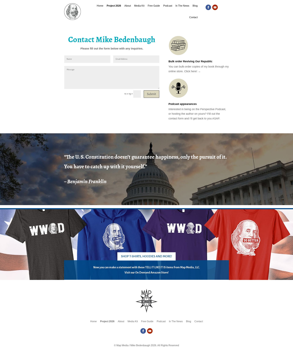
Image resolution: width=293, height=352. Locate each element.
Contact (193, 17)
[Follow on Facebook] (208, 7)
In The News (182, 5)
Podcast (167, 5)
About (127, 5)
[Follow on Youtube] (215, 7)
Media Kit (139, 5)
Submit (151, 94)
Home (100, 5)
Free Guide (154, 5)
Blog (195, 5)
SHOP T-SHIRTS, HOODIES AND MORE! (146, 256)
